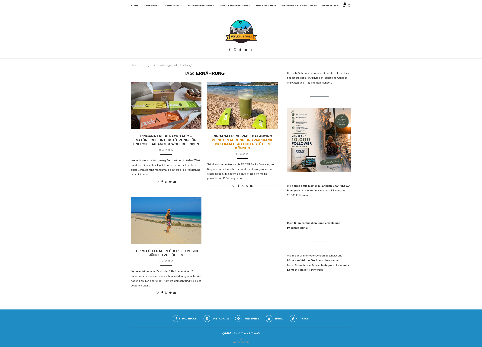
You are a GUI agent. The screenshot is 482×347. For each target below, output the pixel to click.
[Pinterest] (240, 49)
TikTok (304, 269)
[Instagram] (235, 49)
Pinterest (317, 269)
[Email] (246, 49)
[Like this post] (157, 181)
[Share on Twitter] (166, 181)
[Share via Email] (174, 181)
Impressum (329, 5)
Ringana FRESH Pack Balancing (242, 142)
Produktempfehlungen (235, 5)
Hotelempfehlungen (201, 5)
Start (134, 5)
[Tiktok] (251, 49)
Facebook (342, 264)
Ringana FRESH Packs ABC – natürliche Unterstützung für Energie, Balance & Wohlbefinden (166, 140)
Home (134, 65)
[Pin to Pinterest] (170, 181)
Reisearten (172, 5)
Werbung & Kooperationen (299, 5)
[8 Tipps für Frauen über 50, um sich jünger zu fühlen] (166, 220)
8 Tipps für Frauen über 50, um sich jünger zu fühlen (166, 253)
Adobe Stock (309, 260)
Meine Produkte (266, 5)
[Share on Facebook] (162, 181)
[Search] (349, 5)
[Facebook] (229, 49)
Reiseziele (150, 5)
